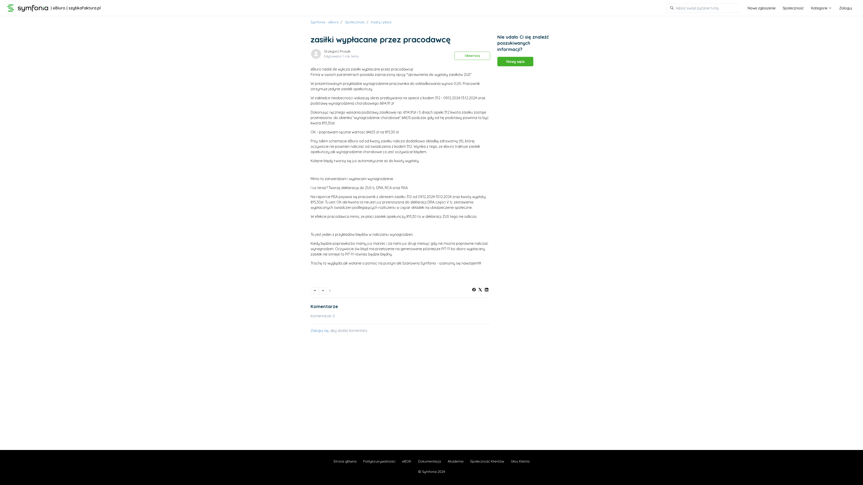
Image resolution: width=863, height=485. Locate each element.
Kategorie (819, 8)
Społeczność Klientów (487, 461)
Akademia (455, 461)
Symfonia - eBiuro (325, 22)
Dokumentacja (429, 461)
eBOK (406, 461)
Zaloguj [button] (845, 8)
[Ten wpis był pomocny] (315, 290)
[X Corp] (480, 290)
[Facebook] (474, 290)
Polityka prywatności (379, 461)
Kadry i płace (381, 22)
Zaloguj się (320, 330)
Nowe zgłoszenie (761, 8)
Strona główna (345, 461)
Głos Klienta (520, 461)
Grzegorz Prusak (337, 51)
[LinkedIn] (486, 290)
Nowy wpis (515, 61)
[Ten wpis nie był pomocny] (323, 290)
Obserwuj (472, 56)
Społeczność (793, 8)
